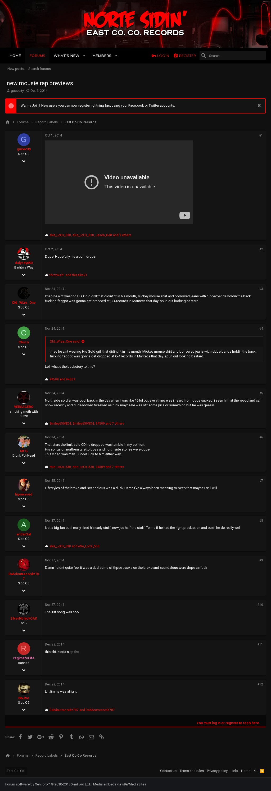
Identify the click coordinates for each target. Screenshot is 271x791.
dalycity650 (24, 263)
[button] (84, 55)
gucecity (17, 91)
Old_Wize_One (24, 302)
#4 (261, 328)
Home (245, 771)
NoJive (23, 698)
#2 (261, 249)
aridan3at (23, 534)
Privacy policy (217, 771)
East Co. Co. (16, 771)
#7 (261, 481)
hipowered (23, 494)
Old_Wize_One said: (65, 341)
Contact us (168, 771)
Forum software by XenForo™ (48, 784)
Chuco (24, 342)
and (68, 275)
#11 (260, 644)
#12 (260, 684)
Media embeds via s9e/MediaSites (119, 784)
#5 (261, 393)
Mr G (24, 451)
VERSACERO (23, 407)
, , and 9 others (90, 235)
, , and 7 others (86, 423)
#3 (261, 289)
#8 (261, 520)
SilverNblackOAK (23, 618)
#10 (260, 605)
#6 (261, 437)
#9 (261, 560)
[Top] (255, 771)
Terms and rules (192, 771)
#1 (261, 135)
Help (234, 771)
